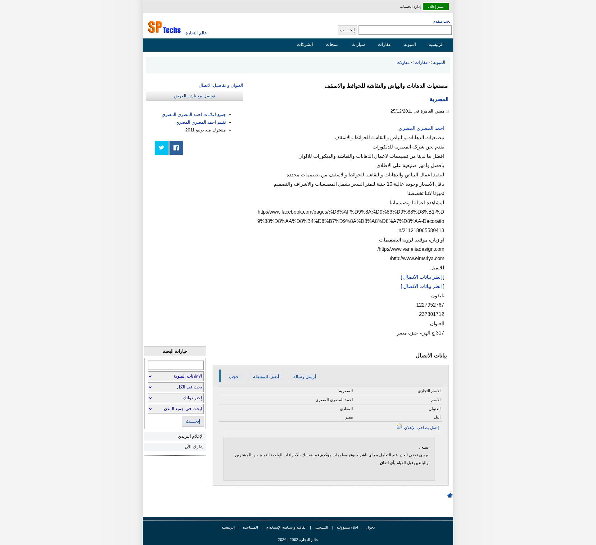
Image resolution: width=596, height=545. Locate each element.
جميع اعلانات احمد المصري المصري (194, 114)
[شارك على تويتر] (162, 148)
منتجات (332, 44)
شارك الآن (194, 446)
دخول (370, 527)
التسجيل (321, 527)
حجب (234, 376)
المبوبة (410, 44)
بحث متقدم (441, 21)
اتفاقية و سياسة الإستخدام (285, 527)
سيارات (358, 44)
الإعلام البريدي (191, 436)
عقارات (384, 44)
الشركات (305, 44)
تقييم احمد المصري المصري (201, 122)
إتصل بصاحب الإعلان (421, 427)
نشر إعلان (436, 6)
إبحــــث (193, 421)
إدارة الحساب (410, 6)
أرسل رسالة (304, 376)
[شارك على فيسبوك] (176, 148)
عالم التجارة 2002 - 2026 (298, 540)
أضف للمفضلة (266, 376)
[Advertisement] (196, 202)
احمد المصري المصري (421, 128)
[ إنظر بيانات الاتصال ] (422, 277)
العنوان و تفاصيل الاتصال (221, 85)
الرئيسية (436, 44)
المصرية (439, 99)
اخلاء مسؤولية (347, 527)
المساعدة (250, 527)
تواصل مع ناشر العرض (194, 95)
